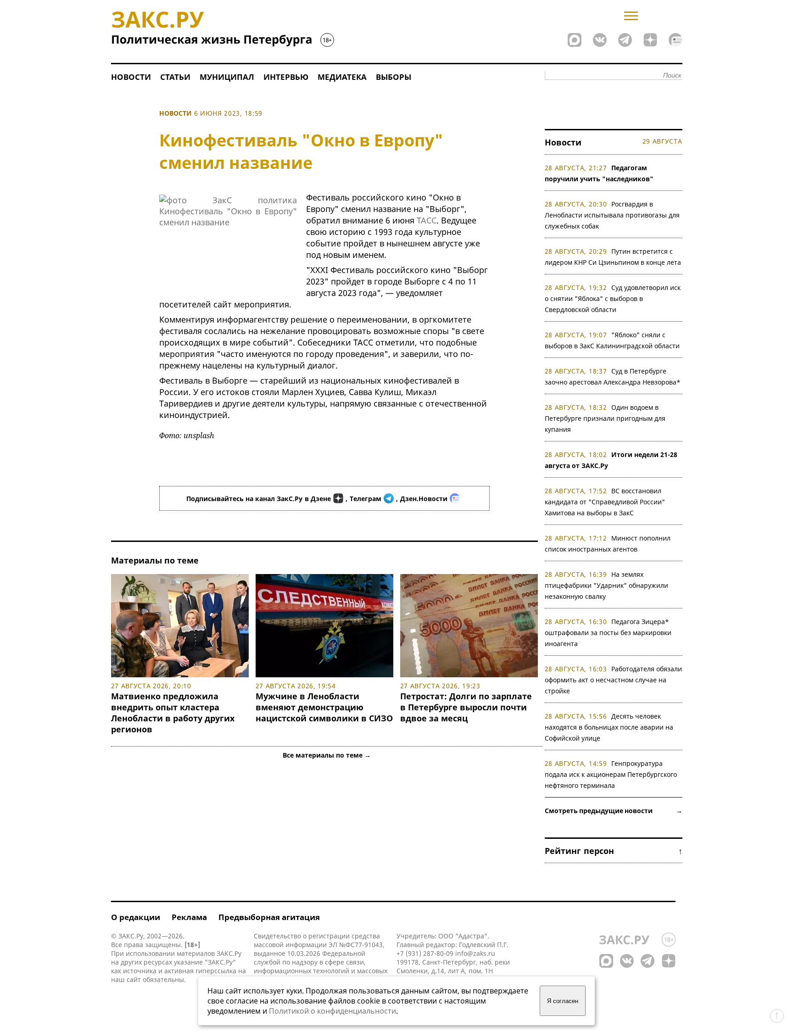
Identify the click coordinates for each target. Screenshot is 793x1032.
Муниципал (227, 77)
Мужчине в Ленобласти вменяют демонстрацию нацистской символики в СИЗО (324, 707)
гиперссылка (215, 970)
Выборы (393, 77)
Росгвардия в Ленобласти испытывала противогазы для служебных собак (612, 215)
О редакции (135, 917)
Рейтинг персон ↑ (613, 850)
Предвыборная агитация (269, 917)
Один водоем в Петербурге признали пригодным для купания (605, 418)
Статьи (175, 77)
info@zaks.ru (475, 953)
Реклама (189, 917)
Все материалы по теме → (327, 755)
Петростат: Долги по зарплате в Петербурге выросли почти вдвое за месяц (466, 707)
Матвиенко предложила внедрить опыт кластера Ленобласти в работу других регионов (173, 713)
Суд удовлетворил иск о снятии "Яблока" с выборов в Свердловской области (613, 298)
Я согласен (562, 1001)
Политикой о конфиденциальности (332, 1011)
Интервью (285, 77)
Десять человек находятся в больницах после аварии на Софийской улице (609, 727)
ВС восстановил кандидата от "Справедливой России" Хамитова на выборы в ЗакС (605, 501)
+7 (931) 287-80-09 (424, 953)
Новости (131, 77)
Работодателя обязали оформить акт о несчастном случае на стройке (613, 679)
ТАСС (426, 220)
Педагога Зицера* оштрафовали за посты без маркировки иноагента (608, 632)
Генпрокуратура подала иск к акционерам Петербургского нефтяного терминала (611, 774)
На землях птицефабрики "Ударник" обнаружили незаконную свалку (606, 585)
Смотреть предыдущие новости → (613, 810)
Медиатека (342, 77)
